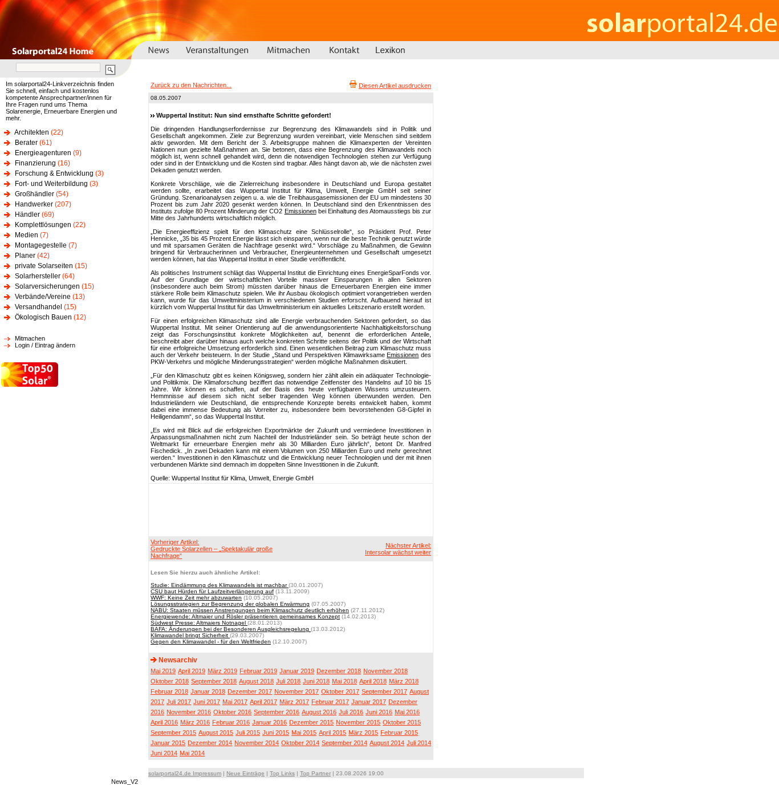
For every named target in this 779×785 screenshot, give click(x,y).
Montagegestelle (41, 245)
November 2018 (385, 670)
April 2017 (263, 701)
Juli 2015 (248, 732)
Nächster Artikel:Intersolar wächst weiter (398, 549)
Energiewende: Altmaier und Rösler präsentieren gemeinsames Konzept (245, 616)
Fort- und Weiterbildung (51, 184)
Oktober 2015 (402, 722)
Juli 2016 (351, 712)
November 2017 (296, 691)
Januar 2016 (269, 722)
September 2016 (276, 712)
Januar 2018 (207, 691)
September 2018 (214, 681)
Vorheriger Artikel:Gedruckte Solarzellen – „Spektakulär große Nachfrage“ (212, 549)
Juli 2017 (179, 701)
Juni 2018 (316, 681)
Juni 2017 (206, 701)
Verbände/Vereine (43, 297)
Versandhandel (38, 307)
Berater (26, 143)
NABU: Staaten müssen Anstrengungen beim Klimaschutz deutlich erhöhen (250, 610)
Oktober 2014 (300, 742)
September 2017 (384, 691)
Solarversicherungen (47, 286)
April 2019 (191, 670)
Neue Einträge (245, 773)
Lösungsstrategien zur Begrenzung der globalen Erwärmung (230, 604)
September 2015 (173, 732)
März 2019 (222, 670)
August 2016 (319, 712)
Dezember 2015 (311, 722)
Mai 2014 (192, 753)
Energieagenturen (43, 153)
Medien (26, 235)
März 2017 (294, 701)
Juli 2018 (288, 681)
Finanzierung (35, 163)
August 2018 (256, 681)
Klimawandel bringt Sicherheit (190, 635)
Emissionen (301, 211)
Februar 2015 (399, 732)
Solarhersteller (37, 276)
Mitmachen (30, 338)
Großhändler (34, 194)
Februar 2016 (231, 722)
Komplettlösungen (43, 225)
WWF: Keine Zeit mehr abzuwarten (196, 597)
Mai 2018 (344, 681)
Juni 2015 (275, 732)
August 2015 (215, 732)
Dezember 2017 (250, 691)
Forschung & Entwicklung (54, 173)
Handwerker (34, 204)
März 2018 (404, 681)
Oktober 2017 (340, 691)
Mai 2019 (163, 670)
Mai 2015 (304, 732)
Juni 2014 (164, 753)
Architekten (31, 132)
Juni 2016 (379, 712)
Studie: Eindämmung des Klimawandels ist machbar (220, 585)
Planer (25, 256)
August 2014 (387, 742)
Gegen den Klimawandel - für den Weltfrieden (211, 641)
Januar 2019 (296, 670)
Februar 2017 (330, 701)
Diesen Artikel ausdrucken (395, 85)
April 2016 (164, 722)
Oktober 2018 (170, 681)
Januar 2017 (368, 701)
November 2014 (256, 742)
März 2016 (195, 722)
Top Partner (315, 773)
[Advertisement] (289, 509)
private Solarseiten (44, 266)
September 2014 (344, 742)
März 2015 (363, 732)
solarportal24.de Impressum (184, 773)
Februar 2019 (258, 670)
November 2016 (189, 712)
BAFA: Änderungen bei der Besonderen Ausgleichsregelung (231, 629)
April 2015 (332, 732)
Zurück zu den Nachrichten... (191, 85)
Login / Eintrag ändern (45, 345)
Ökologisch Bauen (43, 317)
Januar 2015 (168, 742)
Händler (27, 214)
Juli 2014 (419, 742)
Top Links (282, 773)
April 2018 (373, 681)
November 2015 (358, 722)
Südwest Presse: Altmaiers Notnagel (199, 623)
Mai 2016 (407, 712)
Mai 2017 (235, 701)
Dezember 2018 (339, 670)
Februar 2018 (169, 691)
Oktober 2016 (232, 712)
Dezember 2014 (210, 742)
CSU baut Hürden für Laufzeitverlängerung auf (212, 591)
